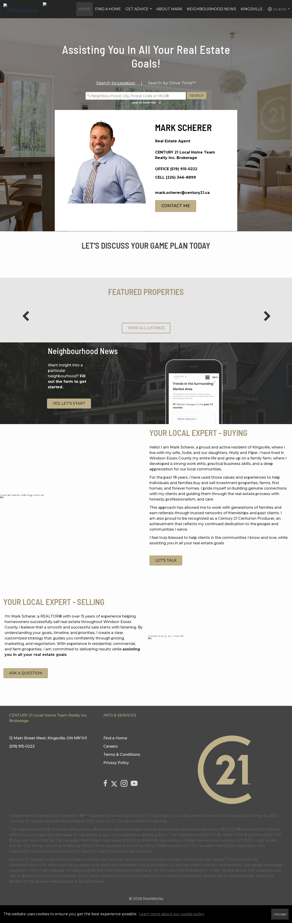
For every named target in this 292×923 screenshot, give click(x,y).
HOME (84, 9)
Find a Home (108, 9)
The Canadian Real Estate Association (223, 846)
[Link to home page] (23, 9)
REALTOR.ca (93, 846)
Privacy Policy (116, 763)
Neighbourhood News (211, 9)
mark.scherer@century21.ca (182, 192)
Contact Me (175, 205)
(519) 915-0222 (183, 169)
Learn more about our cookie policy (171, 914)
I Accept (280, 914)
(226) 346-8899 (181, 177)
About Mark (169, 9)
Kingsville (252, 9)
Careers (110, 746)
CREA (270, 829)
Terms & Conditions (121, 754)
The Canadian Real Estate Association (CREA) (95, 840)
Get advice (139, 11)
